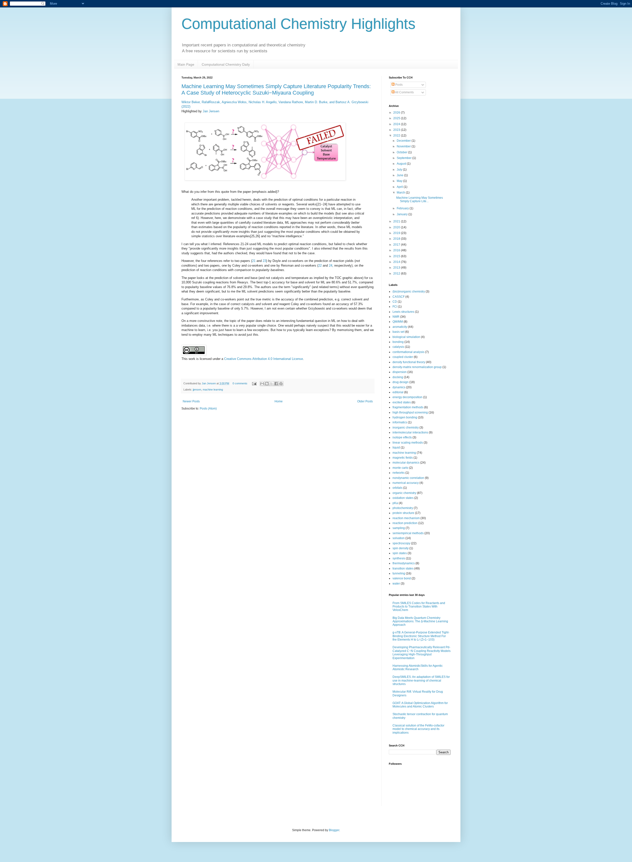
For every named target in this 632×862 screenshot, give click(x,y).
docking (398, 377)
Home (279, 401)
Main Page (186, 64)
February (403, 208)
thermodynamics (404, 563)
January (402, 214)
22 (320, 265)
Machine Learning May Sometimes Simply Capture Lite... (419, 199)
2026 (397, 112)
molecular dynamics (406, 462)
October (402, 152)
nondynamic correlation (408, 478)
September (404, 158)
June (400, 175)
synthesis (399, 558)
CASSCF (399, 296)
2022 (397, 135)
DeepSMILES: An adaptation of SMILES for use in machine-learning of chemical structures (421, 680)
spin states (400, 553)
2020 (397, 227)
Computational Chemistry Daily (226, 64)
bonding (398, 342)
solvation (399, 538)
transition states (403, 568)
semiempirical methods (408, 533)
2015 (397, 256)
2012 (397, 273)
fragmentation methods (408, 407)
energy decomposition (407, 397)
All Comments (404, 92)
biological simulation (406, 337)
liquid (396, 447)
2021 (397, 221)
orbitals (397, 488)
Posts (399, 84)
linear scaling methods (408, 442)
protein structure (403, 513)
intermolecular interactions (410, 432)
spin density (401, 548)
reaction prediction (405, 523)
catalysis (398, 347)
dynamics (399, 387)
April (400, 187)
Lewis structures (403, 311)
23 (264, 261)
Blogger (334, 830)
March (401, 192)
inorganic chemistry (406, 427)
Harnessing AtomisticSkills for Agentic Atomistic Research (418, 667)
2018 (397, 238)
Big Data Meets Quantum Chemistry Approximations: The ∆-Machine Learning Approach (420, 621)
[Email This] (262, 383)
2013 (397, 267)
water (396, 583)
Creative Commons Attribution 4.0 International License (263, 359)
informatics (400, 422)
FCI (395, 306)
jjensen (197, 389)
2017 (397, 244)
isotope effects (402, 437)
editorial (398, 392)
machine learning (213, 389)
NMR (396, 316)
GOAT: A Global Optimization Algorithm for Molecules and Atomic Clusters (420, 704)
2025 (397, 118)
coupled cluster (403, 357)
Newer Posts (191, 401)
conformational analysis (408, 352)
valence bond (402, 578)
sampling (399, 528)
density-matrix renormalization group (417, 367)
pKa (395, 503)
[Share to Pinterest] (280, 383)
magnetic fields (403, 457)
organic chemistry (404, 493)
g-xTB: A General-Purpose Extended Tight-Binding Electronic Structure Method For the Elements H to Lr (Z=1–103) (421, 636)
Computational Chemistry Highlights (298, 24)
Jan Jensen (211, 111)
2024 (397, 124)
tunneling (399, 573)
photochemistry (403, 508)
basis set (398, 331)
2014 (397, 262)
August (402, 163)
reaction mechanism (406, 518)
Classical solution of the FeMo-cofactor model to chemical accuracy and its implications (418, 729)
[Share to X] (271, 383)
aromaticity (400, 327)
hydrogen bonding (405, 417)
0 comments (240, 383)
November (404, 146)
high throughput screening (410, 412)
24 (330, 265)
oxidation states (403, 498)
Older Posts (365, 401)
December (404, 140)
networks (399, 472)
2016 (397, 250)
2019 (397, 233)
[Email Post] (254, 383)
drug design (401, 382)
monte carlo (400, 468)
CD (395, 301)
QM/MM (398, 321)
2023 (397, 130)
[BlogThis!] (266, 383)
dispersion (400, 372)
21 (254, 261)
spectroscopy (401, 543)
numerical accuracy (406, 483)
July (400, 169)
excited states (402, 402)
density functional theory (409, 362)
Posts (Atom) (208, 408)
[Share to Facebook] (276, 383)
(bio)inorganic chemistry (409, 291)
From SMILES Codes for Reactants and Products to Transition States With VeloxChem (419, 606)
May (400, 181)
